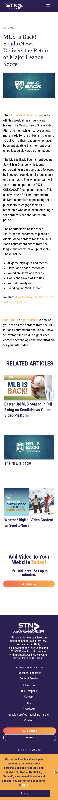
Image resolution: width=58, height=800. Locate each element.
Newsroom (29, 709)
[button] (56, 772)
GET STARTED (29, 730)
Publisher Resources (29, 672)
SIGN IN (29, 737)
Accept (25, 793)
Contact (29, 720)
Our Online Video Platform (29, 667)
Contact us (10, 320)
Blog (29, 703)
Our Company (29, 691)
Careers (29, 696)
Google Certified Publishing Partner (29, 714)
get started (29, 320)
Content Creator (29, 678)
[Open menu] (48, 6)
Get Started (29, 583)
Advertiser (29, 685)
